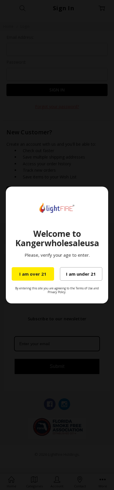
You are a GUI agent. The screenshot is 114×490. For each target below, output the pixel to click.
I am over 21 (32, 274)
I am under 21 (81, 274)
